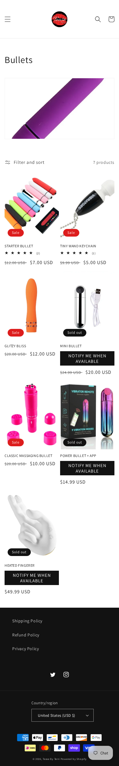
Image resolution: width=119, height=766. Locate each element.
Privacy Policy (25, 648)
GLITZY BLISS (15, 346)
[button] (7, 19)
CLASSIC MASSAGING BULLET (28, 455)
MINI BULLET (71, 346)
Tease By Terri (51, 758)
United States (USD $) (56, 715)
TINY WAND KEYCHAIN (78, 246)
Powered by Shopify (74, 758)
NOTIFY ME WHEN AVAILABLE (87, 358)
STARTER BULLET (19, 246)
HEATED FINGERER (20, 565)
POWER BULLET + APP (78, 455)
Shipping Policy (27, 621)
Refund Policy (25, 635)
